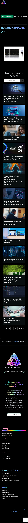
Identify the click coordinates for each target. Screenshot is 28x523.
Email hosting (5, 448)
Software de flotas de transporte (10, 480)
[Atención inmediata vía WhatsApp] (14, 373)
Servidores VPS (6, 456)
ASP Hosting (5, 445)
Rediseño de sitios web (8, 494)
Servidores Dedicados (7, 455)
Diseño (3, 498)
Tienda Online (5, 492)
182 (16, 328)
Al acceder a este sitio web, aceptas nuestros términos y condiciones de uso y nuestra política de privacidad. (14, 509)
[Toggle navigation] (25, 2)
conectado (15, 341)
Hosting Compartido (7, 433)
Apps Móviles (5, 473)
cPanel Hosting (6, 443)
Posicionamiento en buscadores (10, 496)
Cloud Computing (6, 458)
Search (22, 80)
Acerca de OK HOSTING (14, 414)
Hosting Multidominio (7, 435)
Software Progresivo (7, 476)
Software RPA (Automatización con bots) (12, 482)
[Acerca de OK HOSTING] (14, 416)
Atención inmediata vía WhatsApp (14, 371)
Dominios (4, 465)
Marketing (4, 490)
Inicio (2, 22)
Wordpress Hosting (7, 441)
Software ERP (5, 478)
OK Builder (4, 432)
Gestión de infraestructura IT (9, 475)
